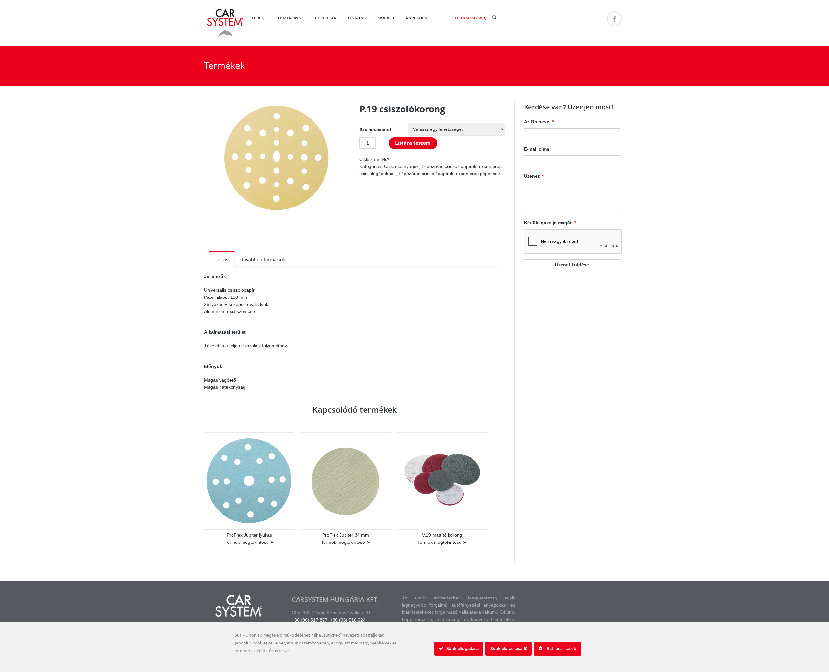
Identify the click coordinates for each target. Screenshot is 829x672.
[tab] (222, 259)
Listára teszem (413, 143)
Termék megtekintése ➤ (249, 542)
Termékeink (288, 18)
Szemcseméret (375, 129)
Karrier (385, 18)
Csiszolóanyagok (401, 166)
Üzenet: (534, 176)
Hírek (258, 18)
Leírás (221, 259)
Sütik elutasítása (506, 648)
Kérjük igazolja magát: (550, 222)
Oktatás (357, 18)
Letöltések (324, 18)
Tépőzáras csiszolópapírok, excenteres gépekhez (449, 173)
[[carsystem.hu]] (225, 37)
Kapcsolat (417, 18)
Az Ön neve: (539, 121)
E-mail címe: (537, 148)
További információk (263, 259)
